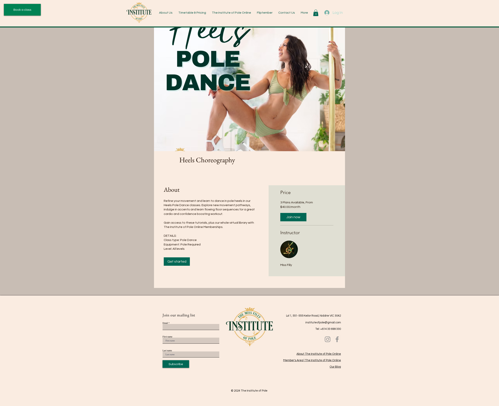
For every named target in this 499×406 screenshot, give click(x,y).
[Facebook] (337, 339)
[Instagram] (327, 339)
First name (167, 336)
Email (165, 323)
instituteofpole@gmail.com (323, 322)
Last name (167, 350)
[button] (192, 13)
